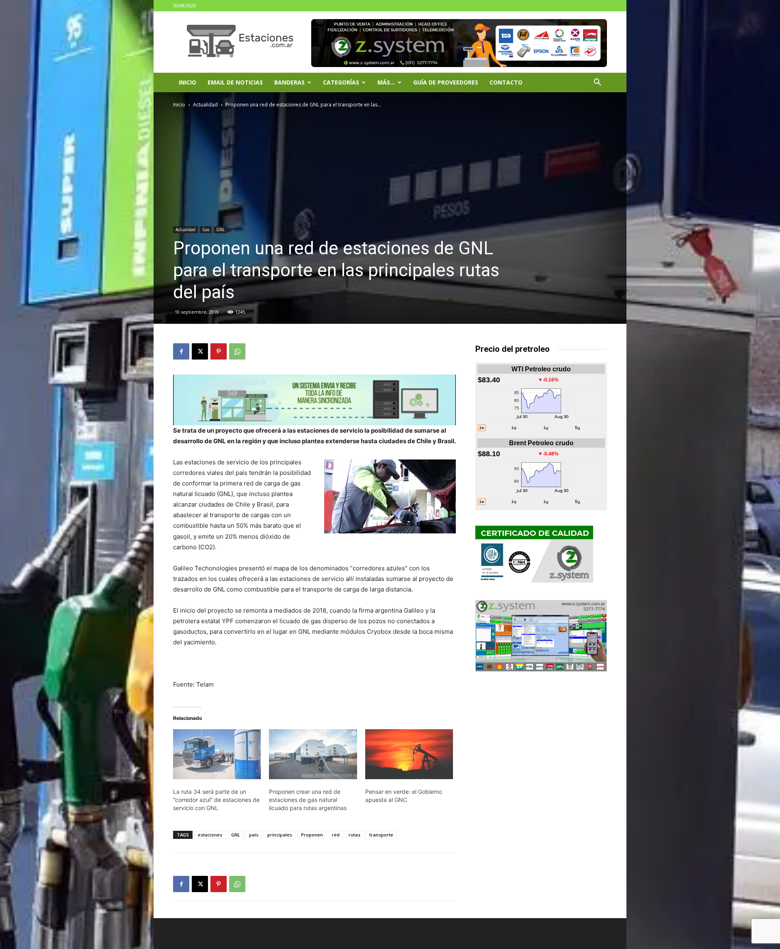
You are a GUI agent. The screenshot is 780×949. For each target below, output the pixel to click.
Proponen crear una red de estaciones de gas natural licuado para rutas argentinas (308, 799)
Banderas (289, 82)
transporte (381, 835)
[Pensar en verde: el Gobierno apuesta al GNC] (409, 754)
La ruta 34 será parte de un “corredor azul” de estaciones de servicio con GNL (216, 799)
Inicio (187, 82)
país (253, 835)
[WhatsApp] (237, 351)
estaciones (210, 835)
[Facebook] (181, 351)
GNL (220, 229)
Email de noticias (235, 82)
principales (279, 835)
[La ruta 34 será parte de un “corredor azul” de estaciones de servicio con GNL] (217, 754)
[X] (200, 351)
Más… (386, 82)
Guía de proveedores (445, 82)
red (336, 835)
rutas (354, 835)
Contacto (506, 82)
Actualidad (205, 104)
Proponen (312, 835)
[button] (597, 83)
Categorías (341, 82)
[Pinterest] (218, 351)
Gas (205, 229)
